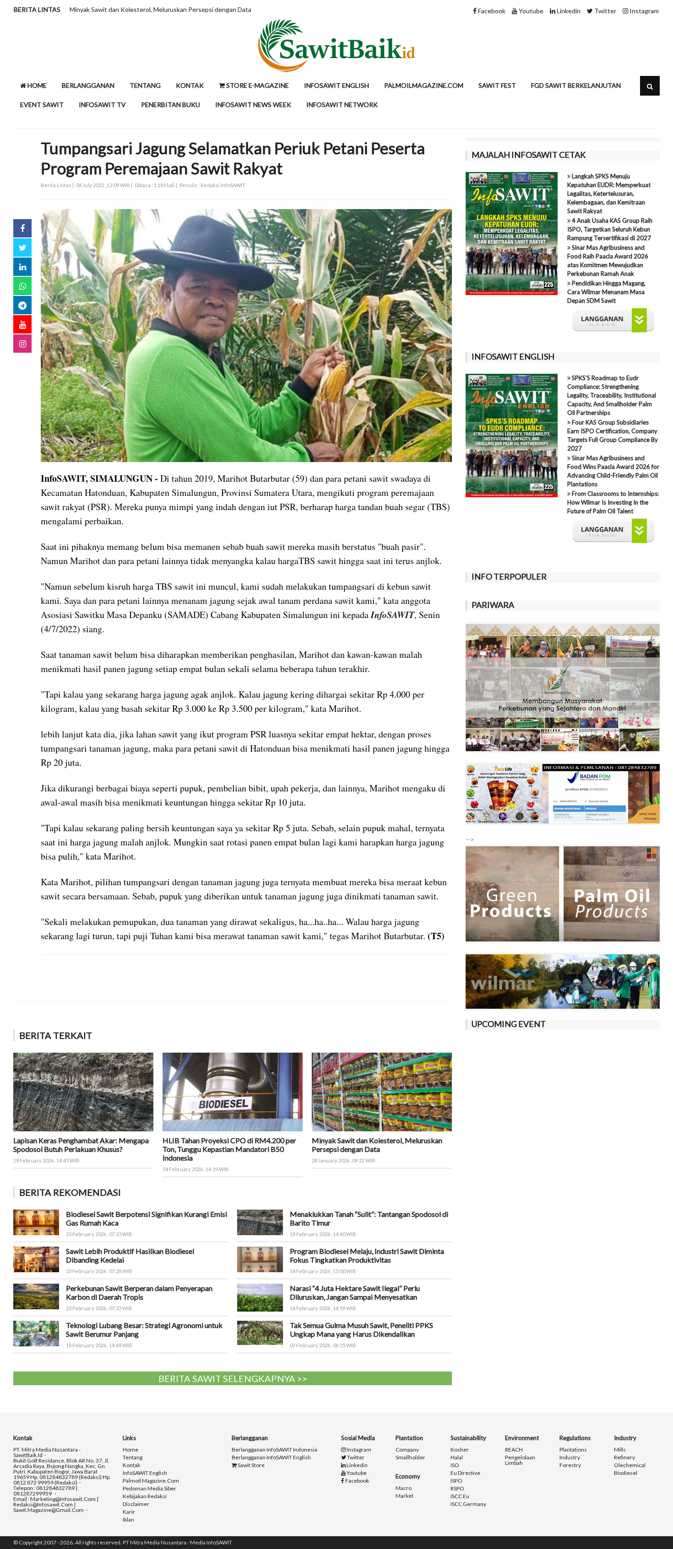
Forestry (570, 1465)
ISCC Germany (468, 1504)
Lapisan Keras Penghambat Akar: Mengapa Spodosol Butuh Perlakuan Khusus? (81, 1144)
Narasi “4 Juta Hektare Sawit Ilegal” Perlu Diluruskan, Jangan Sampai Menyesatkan (355, 1292)
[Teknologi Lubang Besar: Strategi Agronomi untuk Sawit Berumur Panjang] (36, 1332)
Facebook (491, 11)
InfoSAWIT (392, 614)
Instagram (643, 11)
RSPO (457, 1488)
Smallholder (410, 1457)
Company (407, 1449)
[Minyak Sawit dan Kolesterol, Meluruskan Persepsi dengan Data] (382, 1091)
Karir (129, 1512)
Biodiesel (625, 1473)
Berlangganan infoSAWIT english (271, 1457)
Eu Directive (465, 1473)
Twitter (604, 11)
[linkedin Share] (22, 267)
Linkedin (568, 11)
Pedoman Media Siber (149, 1488)
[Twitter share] (22, 247)
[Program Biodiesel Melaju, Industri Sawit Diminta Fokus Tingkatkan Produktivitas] (260, 1258)
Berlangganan (88, 85)
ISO (454, 1465)
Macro (404, 1488)
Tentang (145, 85)
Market (404, 1496)
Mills (620, 1449)
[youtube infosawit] (22, 324)
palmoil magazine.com (151, 1481)
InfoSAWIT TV (102, 104)
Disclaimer (136, 1504)
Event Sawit (42, 104)
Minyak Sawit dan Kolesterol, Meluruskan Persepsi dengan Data (160, 9)
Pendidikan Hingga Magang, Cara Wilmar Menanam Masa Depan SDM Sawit (606, 292)
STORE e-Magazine (257, 85)
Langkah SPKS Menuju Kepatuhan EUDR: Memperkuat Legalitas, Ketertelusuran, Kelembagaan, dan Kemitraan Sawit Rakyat (609, 193)
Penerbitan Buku (170, 104)
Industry (569, 1457)
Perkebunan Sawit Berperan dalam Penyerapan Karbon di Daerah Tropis (139, 1292)
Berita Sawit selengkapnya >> (232, 1378)
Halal (456, 1457)
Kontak (190, 85)
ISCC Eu (459, 1496)
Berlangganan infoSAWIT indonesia (274, 1449)
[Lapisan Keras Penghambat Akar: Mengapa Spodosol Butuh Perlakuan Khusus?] (83, 1091)
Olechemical (630, 1465)
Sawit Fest (497, 85)
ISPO (456, 1481)
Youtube (530, 11)
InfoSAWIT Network (342, 104)
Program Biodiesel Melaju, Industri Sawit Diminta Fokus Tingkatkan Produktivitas (367, 1255)
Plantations (573, 1449)
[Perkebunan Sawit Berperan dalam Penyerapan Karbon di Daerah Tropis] (36, 1295)
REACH (514, 1449)
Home (36, 85)
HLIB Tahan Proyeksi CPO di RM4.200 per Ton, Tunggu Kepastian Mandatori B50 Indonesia (229, 1149)
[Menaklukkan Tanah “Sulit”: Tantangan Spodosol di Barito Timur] (260, 1221)
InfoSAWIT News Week (253, 104)
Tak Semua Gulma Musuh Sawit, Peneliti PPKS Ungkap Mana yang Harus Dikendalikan (361, 1329)
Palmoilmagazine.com (423, 85)
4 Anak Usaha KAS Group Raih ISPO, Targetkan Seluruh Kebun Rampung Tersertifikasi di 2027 (609, 229)
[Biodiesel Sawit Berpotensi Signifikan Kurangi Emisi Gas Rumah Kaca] (36, 1221)
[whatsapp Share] (22, 286)
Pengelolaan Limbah (520, 1460)
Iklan (128, 1519)
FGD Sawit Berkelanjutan (576, 85)
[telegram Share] (22, 305)
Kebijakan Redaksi (145, 1496)
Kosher (459, 1449)
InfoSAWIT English (336, 85)
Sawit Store (251, 1465)
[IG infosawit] (22, 343)
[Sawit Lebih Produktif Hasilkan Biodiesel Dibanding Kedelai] (36, 1258)
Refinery (624, 1457)
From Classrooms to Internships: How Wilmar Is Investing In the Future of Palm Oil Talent (613, 502)
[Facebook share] (22, 228)
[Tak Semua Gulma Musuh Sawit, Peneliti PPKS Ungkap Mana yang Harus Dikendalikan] (260, 1332)
